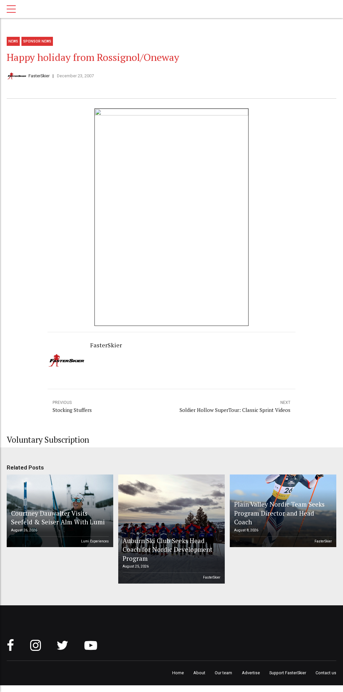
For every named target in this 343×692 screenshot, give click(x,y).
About (199, 672)
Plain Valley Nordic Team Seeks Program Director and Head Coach (279, 513)
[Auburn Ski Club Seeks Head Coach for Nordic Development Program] (170, 529)
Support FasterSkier (287, 672)
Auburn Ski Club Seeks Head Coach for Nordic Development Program (167, 549)
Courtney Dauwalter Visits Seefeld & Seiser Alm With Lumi (58, 517)
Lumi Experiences (95, 541)
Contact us (326, 672)
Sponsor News (37, 41)
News (13, 41)
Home (178, 672)
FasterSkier (39, 75)
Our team (223, 672)
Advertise (251, 672)
